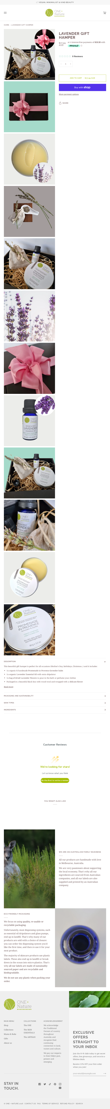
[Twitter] (45, 1084)
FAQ (39, 1104)
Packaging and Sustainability (19, 696)
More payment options (69, 94)
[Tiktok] (50, 1084)
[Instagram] (60, 1084)
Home (6, 25)
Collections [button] (30, 1021)
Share (65, 103)
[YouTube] (60, 1088)
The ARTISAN (29, 1037)
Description (10, 661)
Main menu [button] (9, 1021)
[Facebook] (39, 1084)
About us (8, 1043)
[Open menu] (8, 13)
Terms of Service (50, 1104)
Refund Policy (67, 1104)
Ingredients (10, 710)
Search (79, 1104)
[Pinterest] (55, 1084)
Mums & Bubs (10, 1034)
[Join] (102, 1073)
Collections (8, 1029)
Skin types (9, 703)
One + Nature (12, 1104)
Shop (6, 1025)
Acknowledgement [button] (52, 1021)
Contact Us (30, 1104)
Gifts (6, 1038)
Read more (8, 686)
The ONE (27, 1025)
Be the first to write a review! (55, 780)
